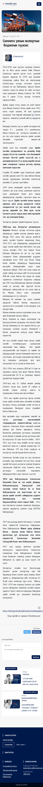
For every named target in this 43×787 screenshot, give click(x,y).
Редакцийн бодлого (10, 766)
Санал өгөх (8, 744)
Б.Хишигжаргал (18, 56)
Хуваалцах (36, 632)
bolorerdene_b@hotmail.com (33, 768)
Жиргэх (27, 632)
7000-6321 (26, 774)
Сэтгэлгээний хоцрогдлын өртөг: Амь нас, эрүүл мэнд (30, 681)
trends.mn (26, 674)
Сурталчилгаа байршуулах (7, 775)
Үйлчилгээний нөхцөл (10, 770)
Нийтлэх (36, 657)
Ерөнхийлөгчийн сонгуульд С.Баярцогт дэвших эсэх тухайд (30, 707)
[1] (33, 114)
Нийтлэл (5, 36)
